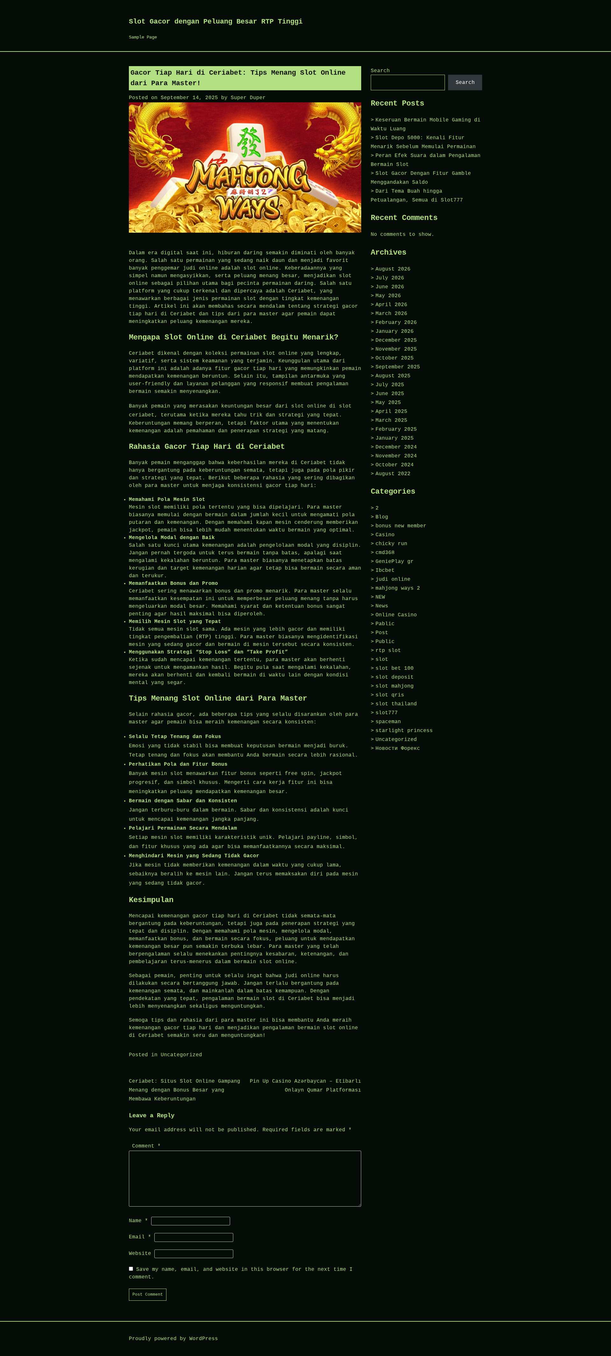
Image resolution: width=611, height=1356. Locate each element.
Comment (146, 1146)
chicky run (391, 544)
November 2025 (396, 349)
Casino (385, 535)
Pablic (385, 624)
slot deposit (395, 677)
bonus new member (401, 526)
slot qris (390, 695)
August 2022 (393, 474)
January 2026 (395, 331)
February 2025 (396, 429)
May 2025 (388, 403)
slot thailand (396, 704)
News (382, 606)
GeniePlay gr (395, 562)
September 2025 (398, 367)
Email (140, 1237)
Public (385, 642)
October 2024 (395, 465)
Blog (382, 517)
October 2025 (395, 358)
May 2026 (388, 296)
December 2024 (396, 447)
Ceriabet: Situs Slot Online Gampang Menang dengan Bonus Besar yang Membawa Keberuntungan (184, 1090)
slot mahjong (395, 686)
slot (382, 659)
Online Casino (396, 615)
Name (138, 1221)
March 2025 (391, 420)
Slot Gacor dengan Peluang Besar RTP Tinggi (216, 22)
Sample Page (143, 37)
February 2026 (396, 322)
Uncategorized (181, 1055)
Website (140, 1254)
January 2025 (395, 438)
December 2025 (396, 340)
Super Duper (248, 98)
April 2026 (391, 305)
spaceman (388, 722)
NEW (380, 597)
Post (382, 633)
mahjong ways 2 (398, 588)
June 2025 (390, 394)
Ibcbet (385, 570)
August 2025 (393, 376)
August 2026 (393, 269)
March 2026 (391, 314)
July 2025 (390, 385)
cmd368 (385, 553)
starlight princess (404, 731)
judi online (393, 579)
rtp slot (388, 651)
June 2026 (390, 287)
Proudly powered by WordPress (173, 1339)
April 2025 (391, 411)
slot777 (387, 713)
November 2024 (396, 456)
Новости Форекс (398, 748)
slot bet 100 (395, 668)
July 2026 (390, 278)
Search (380, 71)
